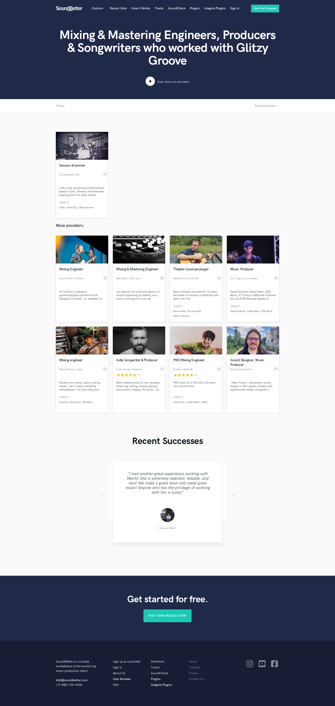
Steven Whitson (181, 316)
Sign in (234, 8)
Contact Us (196, 679)
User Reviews (122, 679)
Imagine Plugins (214, 8)
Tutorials (195, 667)
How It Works (140, 8)
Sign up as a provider (127, 662)
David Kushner (237, 311)
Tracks (159, 8)
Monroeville (179, 311)
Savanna (63, 402)
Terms (193, 662)
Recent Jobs (118, 8)
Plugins (195, 8)
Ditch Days (75, 402)
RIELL (205, 402)
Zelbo (62, 207)
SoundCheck (176, 8)
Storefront (157, 662)
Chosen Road (194, 311)
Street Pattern (193, 402)
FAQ (116, 685)
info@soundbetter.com (71, 680)
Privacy (194, 673)
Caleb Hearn (253, 311)
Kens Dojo (72, 207)
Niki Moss (87, 402)
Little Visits (178, 402)
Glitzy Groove (86, 207)
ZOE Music (267, 311)
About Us (119, 673)
